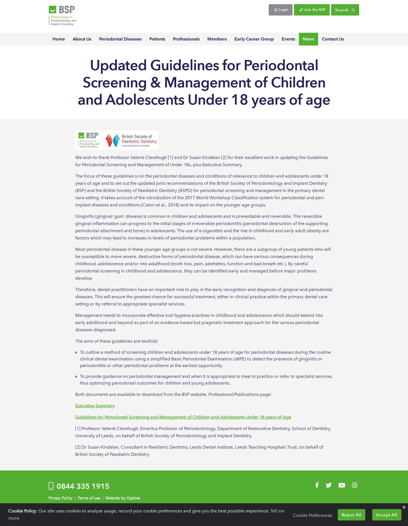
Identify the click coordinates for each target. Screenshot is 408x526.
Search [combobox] (342, 9)
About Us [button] (82, 39)
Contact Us (333, 39)
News (308, 39)
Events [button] (288, 39)
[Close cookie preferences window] (404, 507)
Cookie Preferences (312, 515)
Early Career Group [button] (254, 39)
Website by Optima (122, 498)
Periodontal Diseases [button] (120, 39)
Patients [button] (157, 39)
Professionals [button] (186, 39)
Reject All (351, 514)
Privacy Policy (60, 498)
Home (58, 39)
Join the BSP (314, 9)
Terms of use (89, 498)
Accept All (386, 514)
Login (283, 9)
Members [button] (217, 39)
